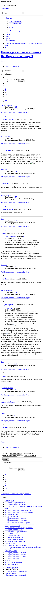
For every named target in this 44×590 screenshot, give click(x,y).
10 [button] (6, 94)
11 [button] (5, 96)
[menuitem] (15, 22)
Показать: (6, 453)
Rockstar (4, 265)
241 (15, 171)
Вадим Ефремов (6, 105)
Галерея (7, 34)
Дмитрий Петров (7, 388)
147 (15, 221)
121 (15, 107)
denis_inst (4, 169)
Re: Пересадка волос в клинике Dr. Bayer (15, 112)
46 (15, 389)
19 (15, 138)
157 (15, 197)
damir (3, 219)
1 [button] (5, 85)
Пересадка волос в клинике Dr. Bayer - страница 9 (21, 54)
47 (15, 415)
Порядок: (20, 455)
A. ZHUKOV (5, 136)
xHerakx (3, 413)
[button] (5, 77)
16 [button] (6, 100)
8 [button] (5, 90)
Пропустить (5, 8)
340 (15, 267)
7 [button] (5, 89)
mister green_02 (6, 195)
